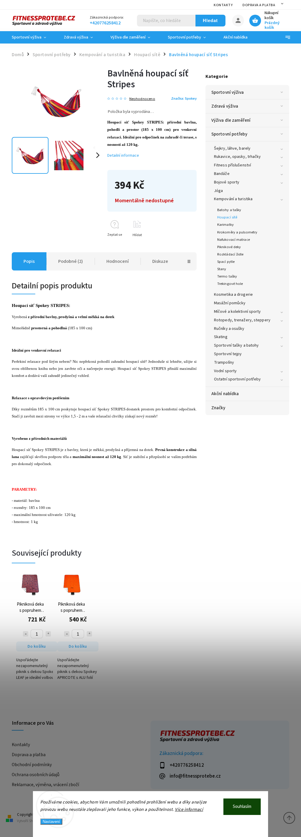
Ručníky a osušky (229, 329)
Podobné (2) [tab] (70, 261)
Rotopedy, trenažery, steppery (242, 320)
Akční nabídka (225, 393)
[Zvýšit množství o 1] (48, 633)
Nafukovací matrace (233, 239)
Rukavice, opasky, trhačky (237, 157)
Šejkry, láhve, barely (232, 148)
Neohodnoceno (142, 99)
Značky (218, 408)
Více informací (189, 809)
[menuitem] (33, 37)
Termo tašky (227, 276)
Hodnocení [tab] (117, 261)
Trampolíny (224, 362)
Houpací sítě (227, 217)
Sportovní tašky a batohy (236, 345)
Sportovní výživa (227, 92)
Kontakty (223, 5)
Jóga (218, 191)
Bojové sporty (226, 182)
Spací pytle (226, 261)
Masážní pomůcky (230, 303)
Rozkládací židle (230, 254)
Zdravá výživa (224, 106)
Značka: (184, 98)
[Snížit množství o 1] (25, 633)
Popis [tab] (29, 261)
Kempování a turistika (233, 199)
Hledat (210, 20)
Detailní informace (123, 155)
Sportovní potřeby (229, 134)
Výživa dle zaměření (230, 120)
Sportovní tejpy (228, 354)
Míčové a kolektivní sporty (237, 312)
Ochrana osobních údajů (35, 774)
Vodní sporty (225, 371)
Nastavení (51, 821)
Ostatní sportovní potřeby (237, 379)
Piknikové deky (229, 247)
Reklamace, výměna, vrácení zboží (45, 784)
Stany (221, 269)
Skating (221, 337)
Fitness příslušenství (232, 165)
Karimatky (225, 224)
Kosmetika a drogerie (233, 295)
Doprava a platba (259, 5)
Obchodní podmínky (32, 764)
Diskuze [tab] (160, 261)
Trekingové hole (230, 283)
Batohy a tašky (229, 210)
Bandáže (222, 174)
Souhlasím (242, 806)
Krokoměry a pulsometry (237, 232)
